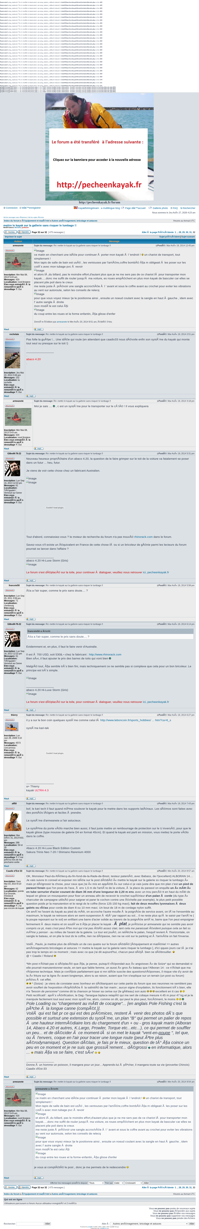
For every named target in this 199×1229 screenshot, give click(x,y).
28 (180, 232)
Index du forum (12, 221)
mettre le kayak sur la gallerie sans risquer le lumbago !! (39, 225)
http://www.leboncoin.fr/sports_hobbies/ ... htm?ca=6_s (135, 720)
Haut (6, 329)
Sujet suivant (188, 237)
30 (187, 232)
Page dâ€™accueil (135, 208)
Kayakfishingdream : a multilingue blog (99, 208)
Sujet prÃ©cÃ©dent (169, 237)
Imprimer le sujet (13, 237)
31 (190, 232)
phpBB (90, 1227)
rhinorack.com (143, 536)
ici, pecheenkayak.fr (156, 572)
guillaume (25, 227)
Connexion (11, 207)
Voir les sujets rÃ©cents (36, 217)
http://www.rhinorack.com (105, 654)
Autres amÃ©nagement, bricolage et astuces (74, 221)
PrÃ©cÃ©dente (166, 232)
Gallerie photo (160, 208)
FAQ (175, 208)
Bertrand (18, 227)
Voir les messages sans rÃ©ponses (15, 217)
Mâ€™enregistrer (31, 207)
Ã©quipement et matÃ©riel (35, 221)
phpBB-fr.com (104, 1228)
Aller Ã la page (149, 232)
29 (183, 232)
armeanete (62, 322)
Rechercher (188, 208)
